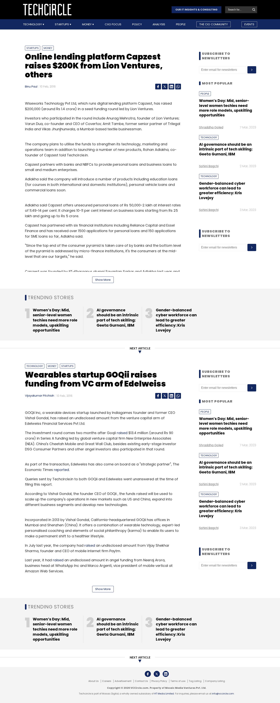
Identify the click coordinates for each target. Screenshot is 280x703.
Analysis (159, 24)
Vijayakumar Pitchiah (39, 396)
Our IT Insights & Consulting (196, 9)
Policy (137, 24)
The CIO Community (213, 24)
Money (87, 24)
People (181, 24)
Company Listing (215, 681)
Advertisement (123, 681)
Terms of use (177, 681)
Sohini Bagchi (208, 166)
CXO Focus (113, 24)
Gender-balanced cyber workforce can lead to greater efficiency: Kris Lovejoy (222, 190)
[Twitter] (165, 86)
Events (249, 24)
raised (122, 432)
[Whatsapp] (178, 86)
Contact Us (141, 681)
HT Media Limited (164, 693)
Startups (62, 24)
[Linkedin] (171, 86)
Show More (103, 280)
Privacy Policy (159, 681)
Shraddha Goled (211, 127)
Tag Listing (195, 681)
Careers (106, 681)
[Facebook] (158, 86)
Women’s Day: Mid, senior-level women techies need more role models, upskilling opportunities (225, 108)
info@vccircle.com (223, 693)
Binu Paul (31, 86)
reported (61, 469)
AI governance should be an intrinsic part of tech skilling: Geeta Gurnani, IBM (226, 149)
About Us (93, 681)
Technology (33, 24)
